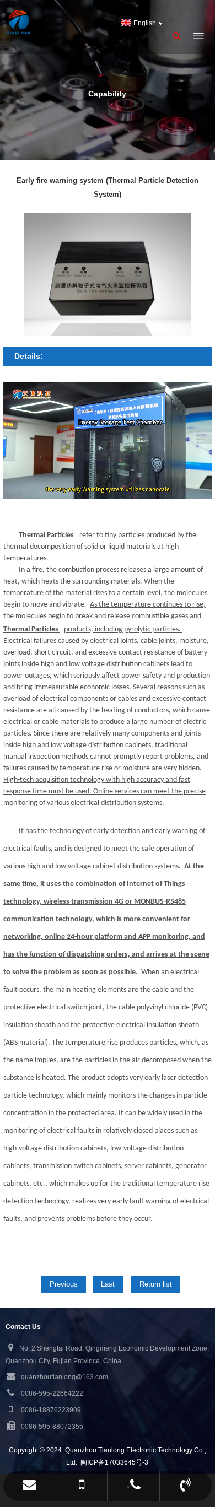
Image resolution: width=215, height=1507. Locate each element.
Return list (155, 1284)
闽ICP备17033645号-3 (114, 1462)
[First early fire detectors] (57, 22)
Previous (64, 1284)
